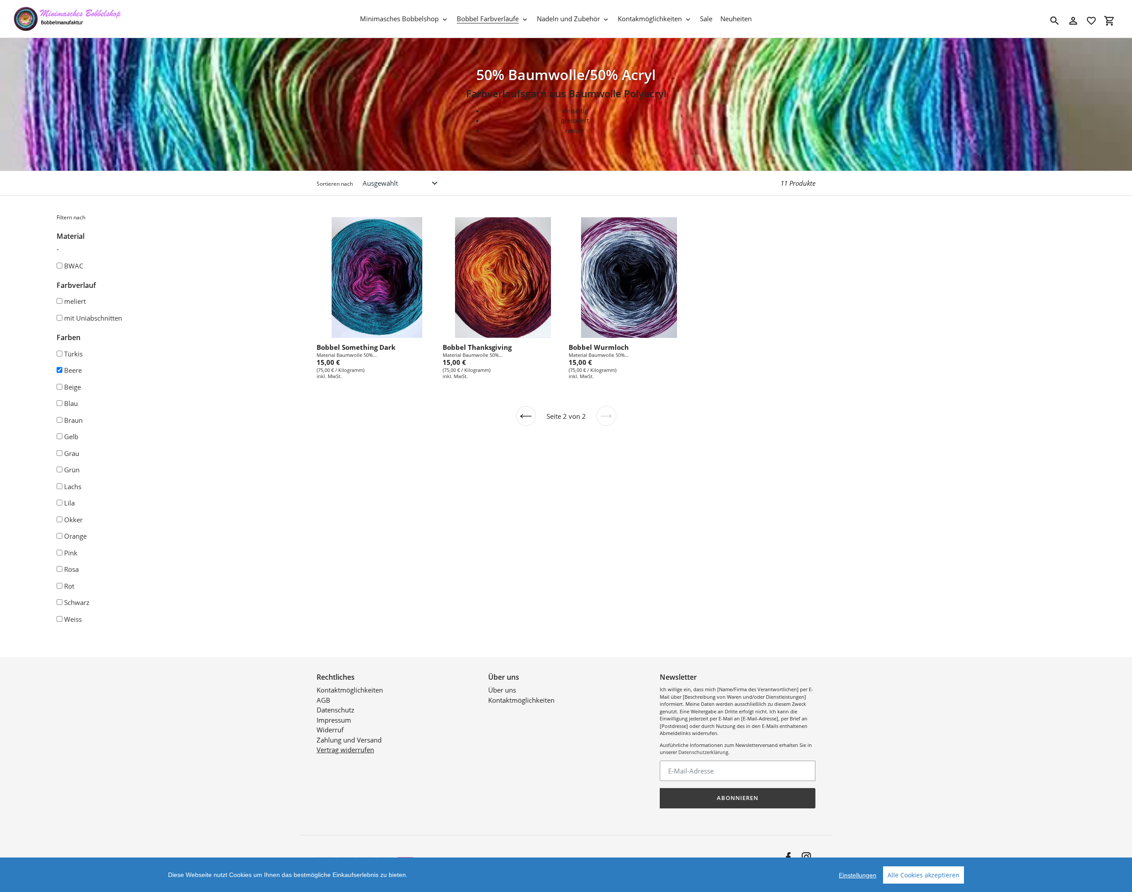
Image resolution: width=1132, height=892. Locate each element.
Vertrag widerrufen (345, 749)
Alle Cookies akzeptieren (923, 875)
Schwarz (76, 602)
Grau (71, 453)
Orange (75, 536)
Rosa (71, 569)
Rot (69, 586)
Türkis (73, 353)
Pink (70, 552)
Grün (72, 469)
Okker (73, 519)
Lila (69, 502)
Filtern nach (71, 217)
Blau (71, 403)
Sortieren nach (335, 184)
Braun (73, 420)
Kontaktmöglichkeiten (350, 689)
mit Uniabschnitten (93, 318)
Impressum (334, 720)
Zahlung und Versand (349, 739)
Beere (73, 370)
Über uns (502, 689)
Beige (72, 387)
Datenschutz (335, 709)
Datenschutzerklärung (703, 752)
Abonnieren (737, 798)
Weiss (73, 619)
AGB (323, 700)
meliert (75, 301)
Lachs (72, 486)
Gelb (71, 436)
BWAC (73, 265)
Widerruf (330, 729)
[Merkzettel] (1091, 21)
